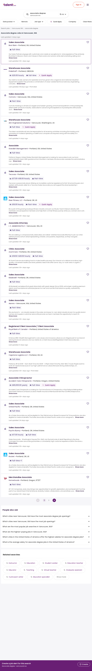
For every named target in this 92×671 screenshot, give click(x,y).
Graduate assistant (74, 570)
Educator (12, 570)
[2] (54, 500)
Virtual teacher (50, 570)
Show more (13, 58)
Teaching (30, 570)
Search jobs (5, 28)
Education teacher (75, 563)
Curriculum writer (16, 577)
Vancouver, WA (17, 28)
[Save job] (88, 42)
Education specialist (41, 577)
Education (31, 563)
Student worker (51, 563)
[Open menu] (87, 4)
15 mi (62, 14)
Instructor (13, 563)
